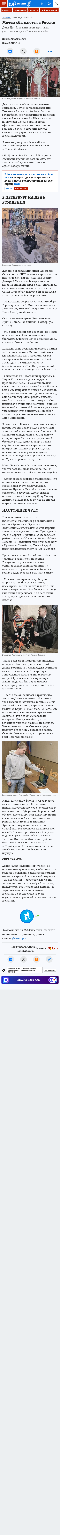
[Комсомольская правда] (17, 3)
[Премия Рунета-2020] (28, 4)
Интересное (50, 970)
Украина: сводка (49, 10)
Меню (3, 3)
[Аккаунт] (56, 3)
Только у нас (20, 10)
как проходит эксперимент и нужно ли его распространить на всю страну (28, 179)
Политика (6, 17)
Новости (6, 10)
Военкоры (33, 10)
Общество (8, 188)
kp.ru (55, 948)
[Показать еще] (50, 51)
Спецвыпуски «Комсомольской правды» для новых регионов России (22, 970)
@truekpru (19, 938)
